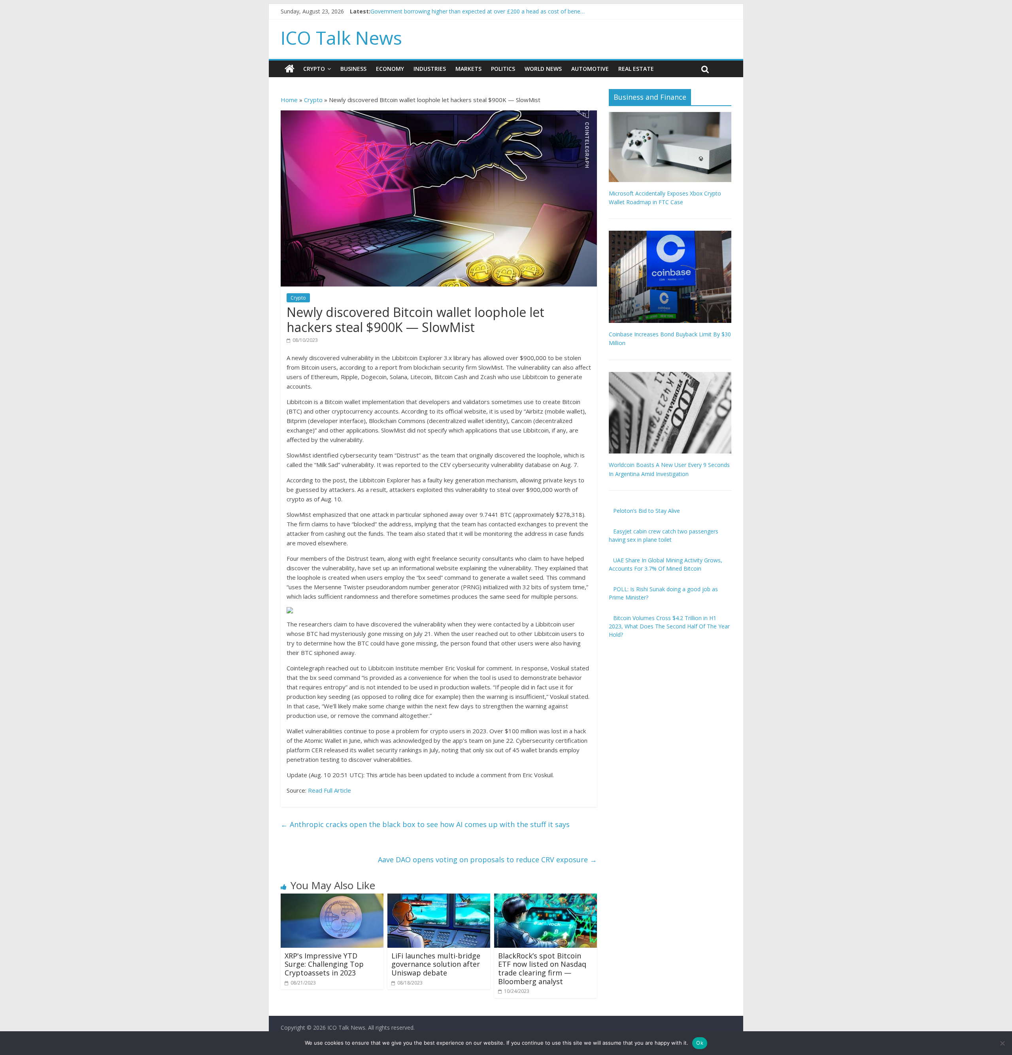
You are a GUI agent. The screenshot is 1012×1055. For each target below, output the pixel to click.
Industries (429, 68)
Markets (468, 68)
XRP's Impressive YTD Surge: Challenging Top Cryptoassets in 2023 (324, 964)
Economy (390, 68)
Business (353, 68)
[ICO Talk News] (289, 69)
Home (289, 100)
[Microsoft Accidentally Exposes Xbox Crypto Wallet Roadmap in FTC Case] (670, 116)
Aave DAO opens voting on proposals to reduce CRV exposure (487, 859)
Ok (699, 1043)
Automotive (590, 68)
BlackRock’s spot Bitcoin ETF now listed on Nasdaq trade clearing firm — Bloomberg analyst (542, 968)
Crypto (314, 68)
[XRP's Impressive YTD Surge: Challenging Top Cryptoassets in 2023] (332, 898)
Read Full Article (329, 790)
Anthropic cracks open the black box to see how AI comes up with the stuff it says (425, 824)
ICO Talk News (341, 37)
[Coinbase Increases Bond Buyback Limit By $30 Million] (670, 235)
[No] (1002, 1043)
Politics (503, 68)
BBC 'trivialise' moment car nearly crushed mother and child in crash (457, 11)
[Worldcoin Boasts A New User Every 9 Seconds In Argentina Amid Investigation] (670, 376)
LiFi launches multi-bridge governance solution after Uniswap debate (435, 964)
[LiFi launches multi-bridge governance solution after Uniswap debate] (438, 898)
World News (543, 68)
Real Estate (636, 68)
